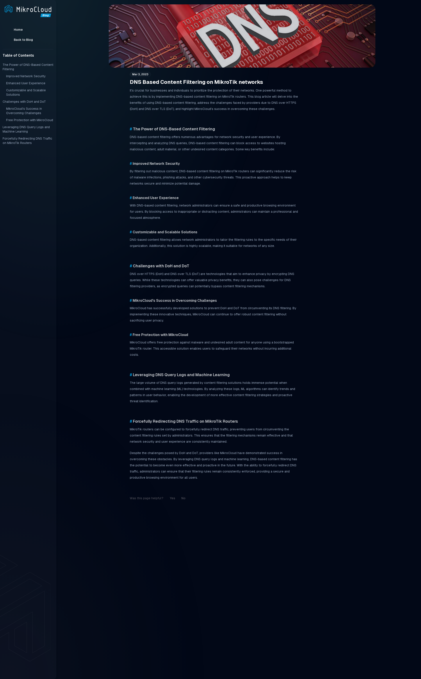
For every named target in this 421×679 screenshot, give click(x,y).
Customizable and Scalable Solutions (26, 92)
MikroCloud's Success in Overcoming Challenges (24, 111)
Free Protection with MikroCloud (29, 120)
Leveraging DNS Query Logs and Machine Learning (26, 129)
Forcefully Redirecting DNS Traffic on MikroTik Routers (27, 141)
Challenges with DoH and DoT (24, 101)
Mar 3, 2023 (140, 74)
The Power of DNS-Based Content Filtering (28, 67)
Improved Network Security (26, 76)
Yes (172, 498)
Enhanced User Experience (25, 83)
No (183, 498)
